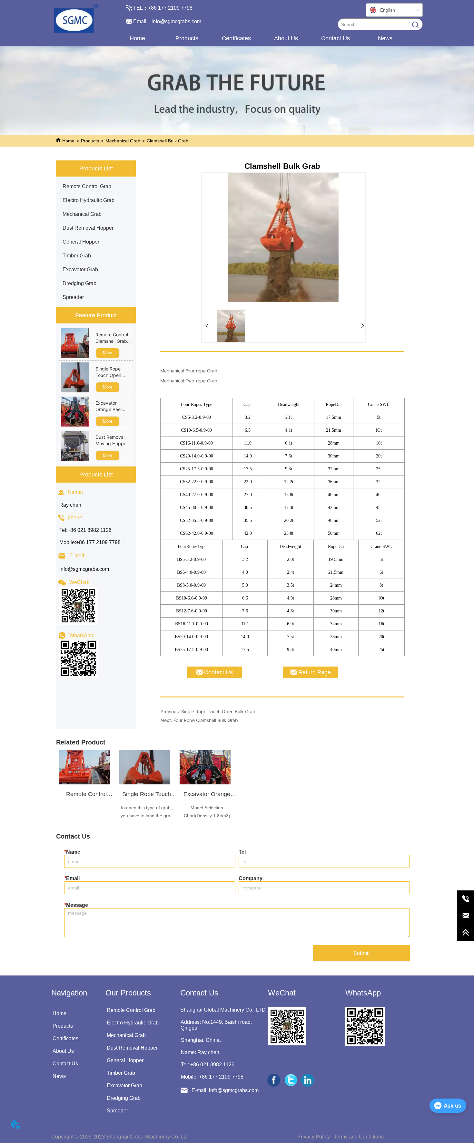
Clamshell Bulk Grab (167, 140)
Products (90, 140)
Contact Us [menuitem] (335, 38)
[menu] (261, 38)
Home (68, 140)
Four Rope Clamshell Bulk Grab (205, 720)
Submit (361, 953)
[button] (187, 38)
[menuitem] (187, 38)
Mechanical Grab (122, 140)
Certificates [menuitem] (236, 38)
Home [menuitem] (137, 38)
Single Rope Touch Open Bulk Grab (218, 711)
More (107, 353)
